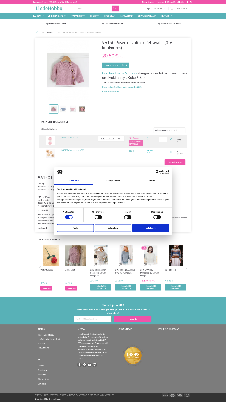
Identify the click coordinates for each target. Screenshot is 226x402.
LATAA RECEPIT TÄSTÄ (115, 65)
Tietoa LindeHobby (176, 2)
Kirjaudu (132, 319)
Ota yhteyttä (148, 2)
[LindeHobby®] (49, 8)
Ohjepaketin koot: (49, 129)
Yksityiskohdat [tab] (113, 181)
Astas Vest (70, 269)
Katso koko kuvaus (110, 91)
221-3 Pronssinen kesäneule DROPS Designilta (98, 272)
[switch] (98, 217)
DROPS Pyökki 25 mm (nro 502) (72, 150)
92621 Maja (170, 269)
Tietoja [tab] (152, 181)
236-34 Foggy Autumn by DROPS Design (125, 271)
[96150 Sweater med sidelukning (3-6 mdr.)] (68, 70)
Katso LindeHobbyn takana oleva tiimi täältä (92, 355)
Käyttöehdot (85, 395)
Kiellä (75, 228)
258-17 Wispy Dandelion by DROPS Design (149, 272)
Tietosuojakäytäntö (103, 395)
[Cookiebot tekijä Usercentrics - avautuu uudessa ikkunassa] (157, 172)
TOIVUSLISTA (158, 8)
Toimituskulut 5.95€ (57, 23)
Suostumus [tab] (74, 181)
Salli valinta (113, 228)
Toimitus (160, 2)
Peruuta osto (43, 348)
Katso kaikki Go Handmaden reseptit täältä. (122, 87)
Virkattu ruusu (46, 269)
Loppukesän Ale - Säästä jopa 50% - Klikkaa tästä (55, 2)
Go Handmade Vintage (119, 73)
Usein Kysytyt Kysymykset (49, 339)
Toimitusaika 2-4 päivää (171, 23)
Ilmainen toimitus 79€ (114, 23)
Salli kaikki (151, 228)
